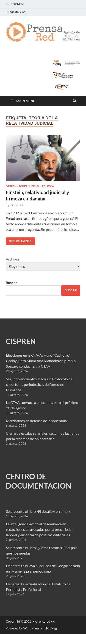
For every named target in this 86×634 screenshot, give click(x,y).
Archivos (13, 259)
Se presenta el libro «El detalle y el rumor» (38, 511)
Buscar (11, 282)
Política (48, 186)
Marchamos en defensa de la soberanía (36, 420)
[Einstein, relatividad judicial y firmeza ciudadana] (43, 158)
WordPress (31, 628)
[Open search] (74, 101)
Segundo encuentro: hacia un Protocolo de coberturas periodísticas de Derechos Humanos (39, 384)
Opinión (11, 186)
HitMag (51, 628)
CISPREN (21, 341)
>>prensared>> (43, 621)
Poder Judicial (29, 186)
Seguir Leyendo (19, 239)
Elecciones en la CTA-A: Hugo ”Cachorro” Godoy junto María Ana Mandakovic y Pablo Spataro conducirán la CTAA (41, 360)
